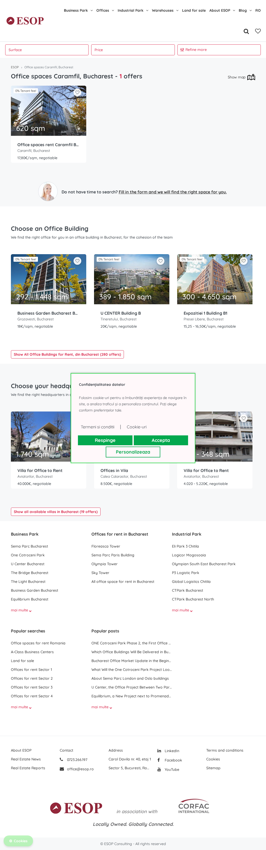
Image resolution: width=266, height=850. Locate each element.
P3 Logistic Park (185, 572)
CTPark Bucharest (187, 590)
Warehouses (163, 10)
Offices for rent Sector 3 (31, 687)
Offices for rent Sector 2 (32, 678)
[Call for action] (48, 191)
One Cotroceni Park (28, 555)
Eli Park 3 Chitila (185, 546)
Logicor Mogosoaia (189, 555)
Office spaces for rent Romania (38, 643)
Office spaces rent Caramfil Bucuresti (48, 144)
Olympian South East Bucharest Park (204, 564)
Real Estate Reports (28, 768)
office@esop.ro (80, 769)
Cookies (213, 759)
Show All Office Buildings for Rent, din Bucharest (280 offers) (67, 354)
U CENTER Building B (121, 313)
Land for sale (194, 10)
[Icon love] (77, 94)
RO (258, 10)
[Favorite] (258, 31)
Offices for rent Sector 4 (32, 696)
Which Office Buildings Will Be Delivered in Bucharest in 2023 (131, 652)
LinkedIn (171, 750)
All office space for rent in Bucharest (122, 581)
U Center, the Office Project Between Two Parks (131, 687)
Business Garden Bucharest (34, 590)
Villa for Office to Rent (40, 470)
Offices (102, 10)
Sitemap (213, 768)
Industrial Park (130, 10)
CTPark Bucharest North (193, 599)
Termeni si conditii (97, 426)
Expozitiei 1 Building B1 (205, 313)
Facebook (173, 760)
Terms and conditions (224, 750)
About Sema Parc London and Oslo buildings (130, 678)
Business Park (76, 10)
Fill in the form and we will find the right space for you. (173, 191)
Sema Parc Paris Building (112, 555)
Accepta (161, 440)
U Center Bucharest (27, 564)
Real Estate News (26, 759)
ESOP (15, 67)
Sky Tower (100, 572)
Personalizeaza (133, 452)
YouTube (171, 769)
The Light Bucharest (28, 581)
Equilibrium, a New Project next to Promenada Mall (131, 696)
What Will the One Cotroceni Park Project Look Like (131, 669)
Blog (243, 10)
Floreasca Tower (105, 546)
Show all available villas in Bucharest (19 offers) (56, 511)
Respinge (105, 440)
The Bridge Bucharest (29, 572)
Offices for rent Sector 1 (31, 669)
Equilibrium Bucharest (29, 599)
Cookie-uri (137, 426)
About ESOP (219, 10)
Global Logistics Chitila (191, 581)
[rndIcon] (77, 92)
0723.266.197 (76, 759)
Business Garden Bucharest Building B (48, 313)
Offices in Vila (114, 470)
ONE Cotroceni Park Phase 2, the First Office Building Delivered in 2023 (131, 643)
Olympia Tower (104, 564)
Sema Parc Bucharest (29, 546)
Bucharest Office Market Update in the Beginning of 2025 (131, 660)
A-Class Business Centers (32, 652)
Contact (66, 750)
